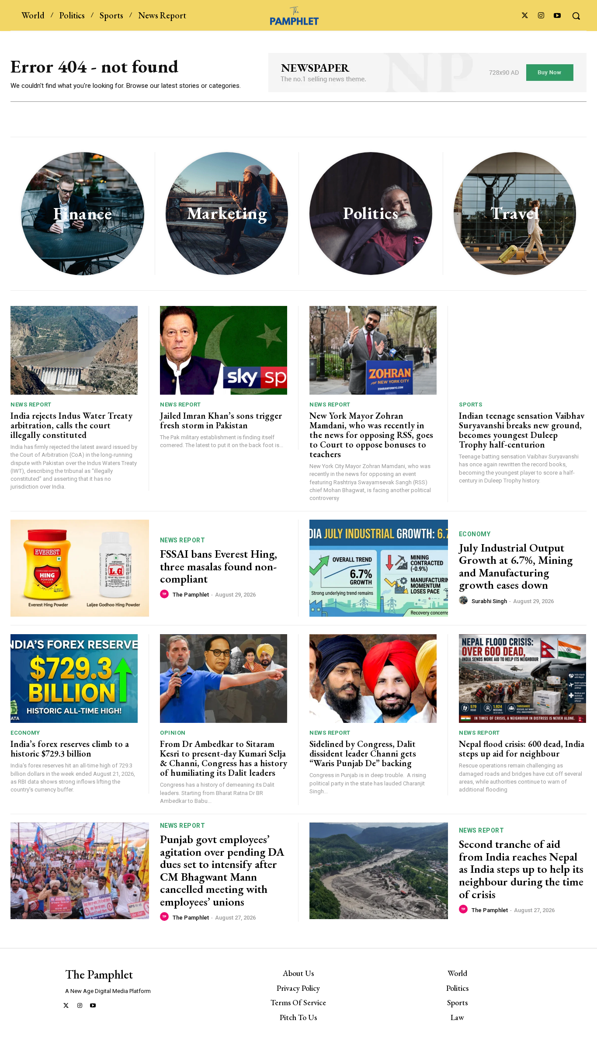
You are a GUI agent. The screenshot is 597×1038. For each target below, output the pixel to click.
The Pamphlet (191, 594)
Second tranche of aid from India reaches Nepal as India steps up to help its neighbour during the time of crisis (521, 869)
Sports (470, 404)
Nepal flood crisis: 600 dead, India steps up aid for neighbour (521, 748)
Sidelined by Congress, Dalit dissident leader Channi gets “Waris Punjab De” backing (363, 753)
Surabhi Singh (489, 601)
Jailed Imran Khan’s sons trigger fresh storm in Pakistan (221, 420)
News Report (31, 404)
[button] (576, 15)
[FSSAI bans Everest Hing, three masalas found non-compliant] (79, 568)
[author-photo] (165, 594)
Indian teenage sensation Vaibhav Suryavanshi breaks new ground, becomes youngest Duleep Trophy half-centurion (521, 430)
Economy (475, 534)
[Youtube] (557, 16)
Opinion (173, 733)
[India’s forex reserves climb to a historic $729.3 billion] (74, 678)
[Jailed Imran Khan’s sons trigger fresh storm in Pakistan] (223, 350)
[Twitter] (525, 16)
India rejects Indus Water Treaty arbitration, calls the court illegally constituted (71, 425)
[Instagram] (541, 16)
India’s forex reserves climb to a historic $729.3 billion (69, 748)
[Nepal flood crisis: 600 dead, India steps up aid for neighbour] (522, 678)
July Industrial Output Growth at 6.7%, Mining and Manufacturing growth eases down (516, 566)
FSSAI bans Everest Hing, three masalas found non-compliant (218, 566)
